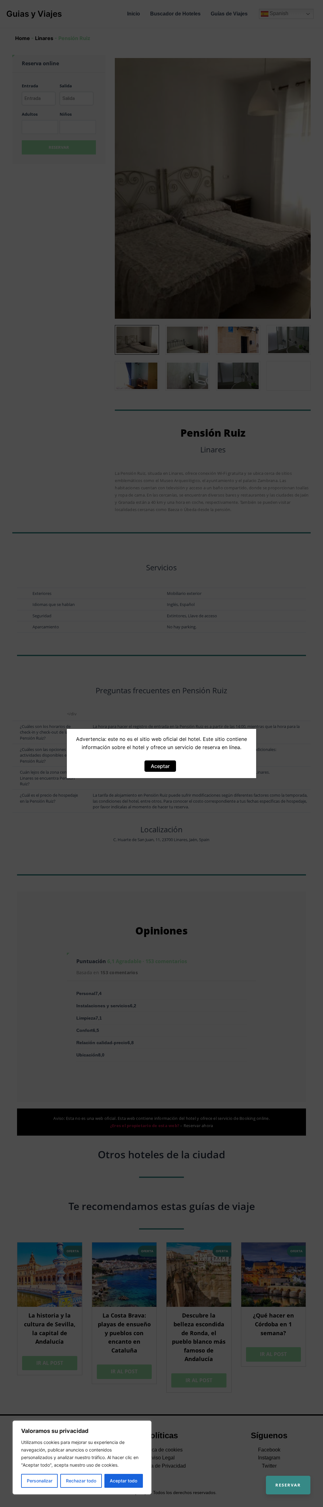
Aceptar (160, 766)
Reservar (288, 1485)
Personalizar (39, 1480)
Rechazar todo (81, 1480)
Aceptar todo (123, 1480)
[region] (82, 1457)
